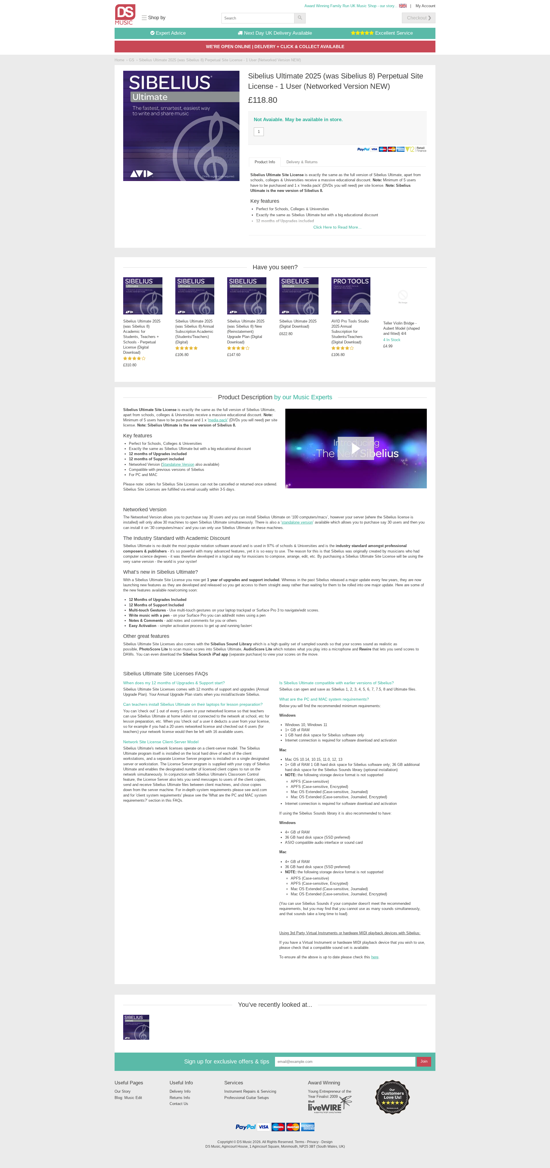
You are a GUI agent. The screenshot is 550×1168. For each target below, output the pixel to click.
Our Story (123, 1091)
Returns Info (180, 1098)
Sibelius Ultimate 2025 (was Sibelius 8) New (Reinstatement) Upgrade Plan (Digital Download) (245, 331)
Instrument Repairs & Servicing (250, 1091)
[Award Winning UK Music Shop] (392, 1114)
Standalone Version (178, 464)
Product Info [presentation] (265, 162)
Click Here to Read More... (337, 227)
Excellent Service (393, 33)
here (374, 957)
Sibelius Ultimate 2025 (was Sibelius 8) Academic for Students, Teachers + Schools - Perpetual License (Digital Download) (141, 337)
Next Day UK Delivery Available (277, 33)
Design (327, 1142)
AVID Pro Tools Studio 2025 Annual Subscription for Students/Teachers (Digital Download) (350, 331)
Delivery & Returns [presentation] (302, 162)
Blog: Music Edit (128, 1098)
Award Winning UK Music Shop (351, 6)
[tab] (265, 162)
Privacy (313, 1142)
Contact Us (179, 1104)
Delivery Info (180, 1091)
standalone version (297, 522)
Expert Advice (170, 33)
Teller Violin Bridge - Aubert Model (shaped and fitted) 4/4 (401, 328)
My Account (425, 6)
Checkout (417, 17)
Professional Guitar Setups (246, 1098)
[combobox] (257, 18)
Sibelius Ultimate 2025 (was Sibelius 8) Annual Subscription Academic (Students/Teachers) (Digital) (194, 331)
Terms (299, 1142)
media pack (311, 185)
